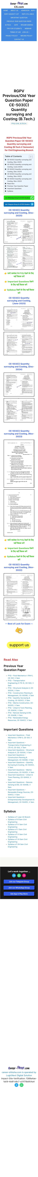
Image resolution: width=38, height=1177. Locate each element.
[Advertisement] (19, 60)
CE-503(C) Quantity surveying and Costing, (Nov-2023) (19, 175)
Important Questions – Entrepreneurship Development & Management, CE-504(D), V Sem (21, 799)
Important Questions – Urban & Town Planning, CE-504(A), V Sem (20, 777)
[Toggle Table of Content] (29, 156)
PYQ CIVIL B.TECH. (19, 123)
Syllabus (10, 191)
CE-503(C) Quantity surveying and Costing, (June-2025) (19, 166)
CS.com (19, 6)
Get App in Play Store (19, 894)
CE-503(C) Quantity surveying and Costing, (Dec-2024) (19, 170)
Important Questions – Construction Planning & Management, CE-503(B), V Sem (21, 757)
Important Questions (14, 188)
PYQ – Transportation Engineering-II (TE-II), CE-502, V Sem (21, 683)
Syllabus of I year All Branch (19, 817)
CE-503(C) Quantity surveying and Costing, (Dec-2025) (19, 161)
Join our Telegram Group (19, 882)
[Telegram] (14, 875)
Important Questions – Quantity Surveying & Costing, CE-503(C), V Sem (21, 764)
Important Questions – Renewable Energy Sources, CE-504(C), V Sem (21, 792)
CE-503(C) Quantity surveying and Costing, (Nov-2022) (19, 180)
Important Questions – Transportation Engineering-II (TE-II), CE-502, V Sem (19, 745)
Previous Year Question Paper (17, 186)
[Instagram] (24, 875)
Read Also (10, 183)
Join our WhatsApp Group (19, 888)
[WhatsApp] (19, 875)
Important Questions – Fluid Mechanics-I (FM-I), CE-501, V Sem (20, 737)
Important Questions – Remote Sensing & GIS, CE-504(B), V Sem (20, 784)
